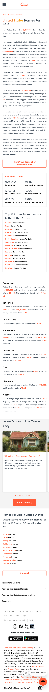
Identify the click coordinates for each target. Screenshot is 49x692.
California (10, 232)
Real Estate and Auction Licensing (18, 647)
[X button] (27, 626)
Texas (8, 226)
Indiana (9, 252)
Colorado (9, 236)
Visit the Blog (24, 502)
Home (5, 15)
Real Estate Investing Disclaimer (18, 679)
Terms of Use (38, 666)
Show (24, 573)
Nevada (9, 258)
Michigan (9, 245)
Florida (8, 223)
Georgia (9, 229)
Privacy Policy (14, 669)
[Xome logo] (24, 4)
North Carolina (12, 239)
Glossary (8, 615)
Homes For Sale (16, 15)
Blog (17, 615)
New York (9, 268)
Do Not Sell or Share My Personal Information (23, 682)
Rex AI (31, 620)
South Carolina (12, 248)
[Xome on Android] (31, 638)
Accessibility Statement (31, 677)
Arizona (8, 255)
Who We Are (9, 611)
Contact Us (23, 611)
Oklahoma (10, 265)
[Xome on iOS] (16, 638)
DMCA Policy (38, 679)
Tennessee (10, 242)
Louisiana (9, 261)
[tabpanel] (24, 461)
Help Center (35, 611)
